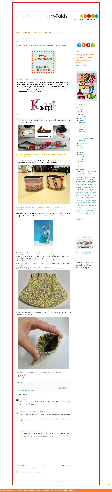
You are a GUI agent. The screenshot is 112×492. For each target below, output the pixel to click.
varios (93, 171)
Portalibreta (78, 199)
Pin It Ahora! (19, 382)
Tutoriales (37, 33)
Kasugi (18, 47)
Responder (22, 407)
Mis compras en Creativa (85, 125)
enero (80, 157)
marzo (80, 152)
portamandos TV (92, 212)
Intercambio (85, 187)
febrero (81, 154)
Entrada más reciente (21, 465)
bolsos (94, 183)
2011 (79, 162)
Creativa (53, 263)
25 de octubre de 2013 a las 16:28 (33, 412)
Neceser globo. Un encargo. (86, 138)
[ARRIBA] (109, 487)
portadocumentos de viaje (81, 212)
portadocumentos (90, 210)
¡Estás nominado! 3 (83, 131)
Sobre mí (26, 33)
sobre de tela (87, 213)
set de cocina (80, 213)
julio (80, 145)
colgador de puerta (81, 203)
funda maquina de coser (83, 205)
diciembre (81, 116)
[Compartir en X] (61, 388)
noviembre (82, 118)
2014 (79, 112)
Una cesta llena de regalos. (86, 134)
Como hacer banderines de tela (43, 213)
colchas (83, 173)
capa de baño (85, 191)
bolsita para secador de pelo (83, 200)
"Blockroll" (48, 256)
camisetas (94, 202)
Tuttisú (22, 431)
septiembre (82, 143)
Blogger (61, 481)
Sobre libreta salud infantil (83, 186)
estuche (94, 203)
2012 (79, 159)
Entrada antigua (66, 465)
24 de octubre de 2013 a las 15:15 (35, 399)
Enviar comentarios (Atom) (30, 468)
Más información (71, 490)
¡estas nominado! (25, 390)
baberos (88, 183)
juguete (88, 208)
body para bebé (92, 199)
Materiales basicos (88, 197)
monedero (32, 390)
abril (80, 150)
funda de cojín (90, 189)
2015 (79, 109)
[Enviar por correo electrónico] (58, 388)
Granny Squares (85, 194)
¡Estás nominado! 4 (83, 127)
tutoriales (80, 171)
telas (86, 177)
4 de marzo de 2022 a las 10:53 (32, 431)
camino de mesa (86, 202)
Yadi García (23, 399)
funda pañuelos (84, 207)
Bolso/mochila (85, 192)
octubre (81, 120)
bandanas (85, 199)
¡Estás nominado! (83, 140)
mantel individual (82, 184)
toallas (77, 215)
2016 (79, 107)
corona (89, 203)
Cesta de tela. (82, 129)
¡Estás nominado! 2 (83, 136)
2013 (79, 114)
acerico (83, 195)
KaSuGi (22, 412)
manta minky (81, 183)
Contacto (58, 33)
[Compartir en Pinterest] (65, 388)
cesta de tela (81, 181)
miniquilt (94, 208)
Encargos (47, 33)
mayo (80, 148)
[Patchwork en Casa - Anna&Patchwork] (86, 254)
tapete (93, 213)
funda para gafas (91, 195)
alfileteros (78, 191)
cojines (82, 189)
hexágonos (82, 208)
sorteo (92, 184)
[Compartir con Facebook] (63, 388)
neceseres (80, 169)
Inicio (17, 33)
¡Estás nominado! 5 (83, 122)
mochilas (78, 197)
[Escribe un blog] (60, 388)
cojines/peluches (92, 181)
